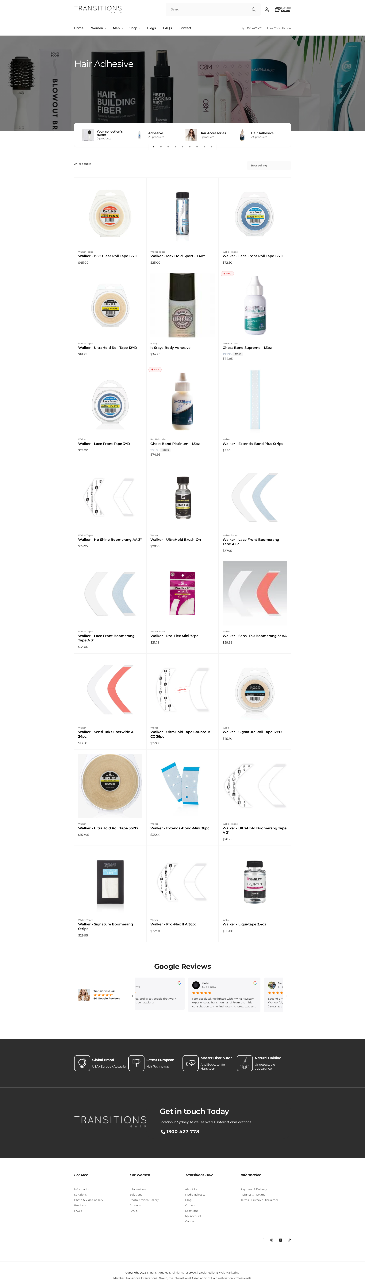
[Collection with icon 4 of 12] (175, 147)
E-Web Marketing (228, 1272)
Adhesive (155, 133)
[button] (283, 9)
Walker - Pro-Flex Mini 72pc (174, 636)
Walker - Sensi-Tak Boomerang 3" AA (255, 636)
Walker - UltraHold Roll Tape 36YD (108, 828)
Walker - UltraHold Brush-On (175, 540)
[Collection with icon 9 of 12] (211, 147)
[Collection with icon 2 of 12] (161, 147)
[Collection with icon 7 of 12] (197, 147)
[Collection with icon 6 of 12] (190, 147)
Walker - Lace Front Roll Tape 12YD (253, 256)
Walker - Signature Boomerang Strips (105, 926)
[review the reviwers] (145, 983)
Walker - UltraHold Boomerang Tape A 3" (254, 830)
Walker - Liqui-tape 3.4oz (244, 924)
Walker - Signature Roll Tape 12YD (252, 732)
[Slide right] (281, 135)
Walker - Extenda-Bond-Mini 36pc (179, 828)
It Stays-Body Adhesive (170, 348)
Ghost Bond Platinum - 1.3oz (175, 444)
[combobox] (213, 9)
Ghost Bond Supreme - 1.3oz (247, 348)
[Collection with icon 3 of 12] (168, 147)
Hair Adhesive (262, 133)
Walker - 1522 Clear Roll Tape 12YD (107, 256)
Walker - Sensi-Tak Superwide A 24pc (105, 734)
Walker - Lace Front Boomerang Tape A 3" (106, 638)
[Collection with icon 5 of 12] (182, 147)
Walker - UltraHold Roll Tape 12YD (107, 348)
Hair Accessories (213, 133)
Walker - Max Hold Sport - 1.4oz (177, 256)
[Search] (254, 9)
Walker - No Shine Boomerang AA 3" (110, 540)
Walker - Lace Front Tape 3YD (104, 444)
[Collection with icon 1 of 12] (153, 147)
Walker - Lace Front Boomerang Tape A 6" (251, 542)
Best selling (259, 165)
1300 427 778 (183, 1131)
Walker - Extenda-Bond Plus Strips (253, 444)
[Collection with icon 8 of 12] (204, 147)
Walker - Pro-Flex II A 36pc (173, 924)
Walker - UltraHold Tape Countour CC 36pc (180, 734)
